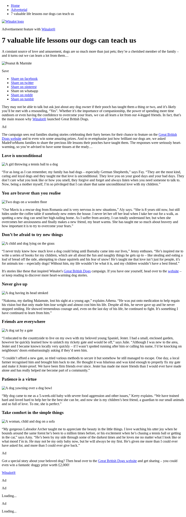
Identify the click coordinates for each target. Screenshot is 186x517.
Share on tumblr (22, 99)
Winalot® (48, 29)
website (173, 271)
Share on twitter (22, 83)
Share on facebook (24, 79)
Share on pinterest (24, 87)
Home (15, 5)
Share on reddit (22, 95)
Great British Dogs (77, 271)
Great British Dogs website (117, 461)
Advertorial (19, 10)
